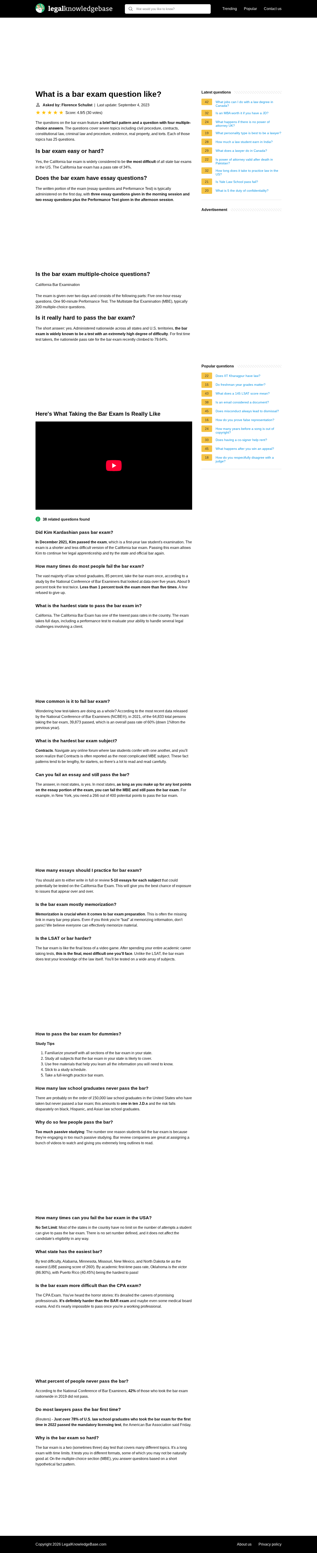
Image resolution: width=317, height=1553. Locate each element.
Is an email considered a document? (242, 402)
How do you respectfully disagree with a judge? (245, 459)
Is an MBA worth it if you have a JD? (242, 113)
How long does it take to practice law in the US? (247, 172)
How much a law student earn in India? (244, 142)
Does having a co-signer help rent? (241, 440)
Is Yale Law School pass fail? (237, 182)
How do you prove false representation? (245, 420)
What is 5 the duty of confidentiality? (242, 190)
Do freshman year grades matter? (240, 384)
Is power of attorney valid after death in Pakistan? (244, 161)
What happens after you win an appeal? (245, 449)
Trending (229, 9)
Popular (250, 9)
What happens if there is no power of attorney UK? (243, 123)
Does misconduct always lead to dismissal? (247, 411)
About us (244, 1544)
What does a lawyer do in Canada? (241, 150)
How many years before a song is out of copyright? (245, 430)
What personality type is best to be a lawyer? (248, 133)
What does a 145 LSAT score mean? (243, 393)
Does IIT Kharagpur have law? (238, 376)
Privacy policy (270, 1544)
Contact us (272, 9)
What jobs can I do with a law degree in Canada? (244, 103)
